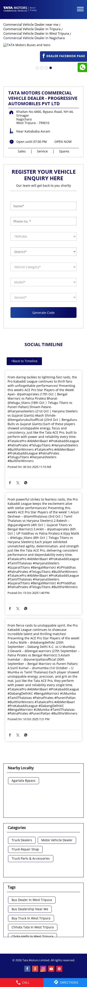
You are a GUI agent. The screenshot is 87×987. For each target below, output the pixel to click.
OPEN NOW (63, 141)
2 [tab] (41, 67)
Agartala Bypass (23, 781)
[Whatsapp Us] (82, 67)
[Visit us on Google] (35, 969)
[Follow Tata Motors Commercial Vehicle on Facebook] (27, 969)
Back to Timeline (24, 361)
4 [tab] (50, 67)
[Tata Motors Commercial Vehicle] (20, 9)
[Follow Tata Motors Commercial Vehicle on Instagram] (43, 969)
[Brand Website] (59, 969)
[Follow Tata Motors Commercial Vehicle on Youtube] (51, 969)
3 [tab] (46, 67)
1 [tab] (37, 67)
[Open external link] (63, 60)
